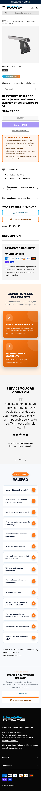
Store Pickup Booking (22, 219)
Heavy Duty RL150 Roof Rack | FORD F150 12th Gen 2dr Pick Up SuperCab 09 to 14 (19, 22)
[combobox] (20, 13)
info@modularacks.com (12, 655)
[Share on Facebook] (14, 226)
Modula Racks (11, 785)
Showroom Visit (22, 213)
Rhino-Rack (6, 66)
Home (4, 20)
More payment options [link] (20, 131)
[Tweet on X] (10, 226)
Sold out (20, 118)
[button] (37, 7)
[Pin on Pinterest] (19, 226)
